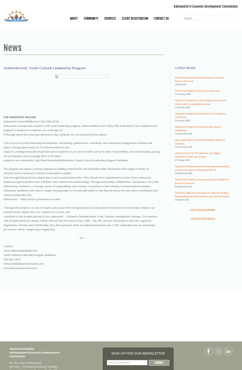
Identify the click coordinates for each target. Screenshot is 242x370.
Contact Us (161, 18)
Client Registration (135, 18)
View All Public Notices (203, 218)
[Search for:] (210, 18)
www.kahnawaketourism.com (20, 268)
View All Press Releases (202, 209)
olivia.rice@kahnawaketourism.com (24, 263)
